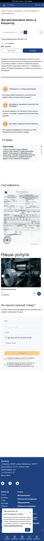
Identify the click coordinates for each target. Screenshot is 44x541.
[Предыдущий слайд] (3, 276)
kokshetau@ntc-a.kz (8, 470)
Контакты (4, 497)
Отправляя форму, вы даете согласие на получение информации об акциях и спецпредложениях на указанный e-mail (21, 364)
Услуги (3, 495)
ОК (28, 530)
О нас (3, 500)
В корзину (32, 50)
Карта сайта (5, 475)
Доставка (4, 503)
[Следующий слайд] (41, 276)
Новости (4, 506)
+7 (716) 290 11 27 (8, 472)
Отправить (22, 353)
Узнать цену (11, 50)
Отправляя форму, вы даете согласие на (21, 358)
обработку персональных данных (18, 359)
